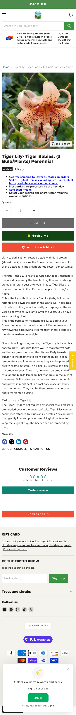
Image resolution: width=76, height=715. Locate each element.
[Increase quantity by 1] (34, 210)
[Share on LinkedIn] (18, 441)
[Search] (69, 26)
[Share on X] (11, 441)
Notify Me (40, 236)
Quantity (7, 202)
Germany (36, 625)
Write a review (38, 490)
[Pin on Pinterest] (25, 441)
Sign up (58, 578)
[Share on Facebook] (4, 441)
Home (5, 67)
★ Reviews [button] (73, 360)
